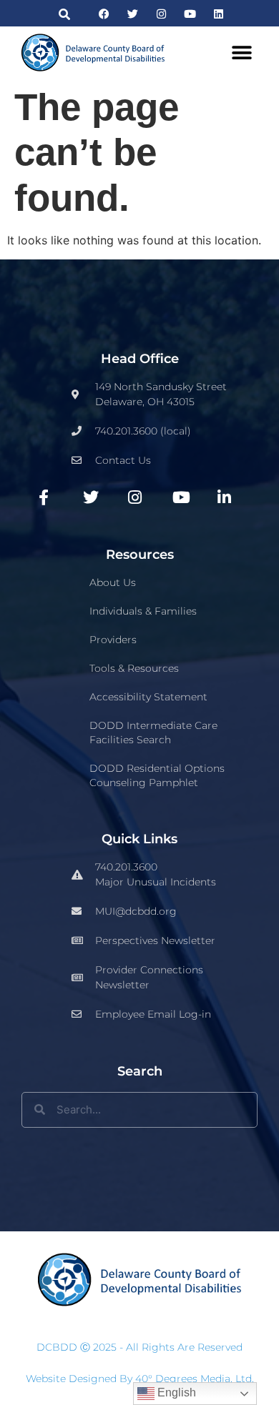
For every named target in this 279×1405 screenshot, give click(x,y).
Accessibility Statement (148, 696)
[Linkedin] (218, 14)
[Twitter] (132, 14)
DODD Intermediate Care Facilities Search (153, 732)
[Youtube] (190, 14)
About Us (112, 582)
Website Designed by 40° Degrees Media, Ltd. (140, 1378)
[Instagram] (161, 14)
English (175, 1392)
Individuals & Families (143, 611)
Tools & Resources (134, 668)
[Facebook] (104, 14)
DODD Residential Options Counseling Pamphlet (157, 775)
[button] (65, 14)
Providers (113, 639)
